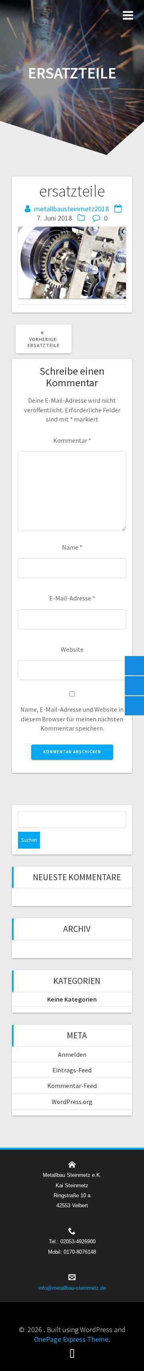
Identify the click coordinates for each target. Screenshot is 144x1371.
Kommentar (72, 440)
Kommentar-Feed (72, 1086)
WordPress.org (72, 1102)
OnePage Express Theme (71, 1339)
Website (72, 649)
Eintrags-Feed (72, 1070)
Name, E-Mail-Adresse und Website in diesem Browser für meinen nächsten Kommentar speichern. (72, 718)
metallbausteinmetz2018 (71, 208)
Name (72, 547)
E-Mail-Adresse (72, 598)
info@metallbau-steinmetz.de (72, 1288)
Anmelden (72, 1054)
